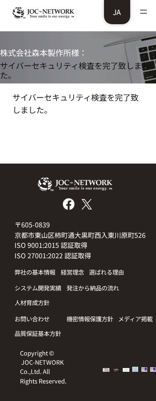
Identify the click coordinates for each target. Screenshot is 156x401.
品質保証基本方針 (38, 333)
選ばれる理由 (106, 271)
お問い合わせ (32, 318)
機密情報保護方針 (90, 318)
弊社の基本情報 (35, 271)
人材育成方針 (32, 302)
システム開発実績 (38, 287)
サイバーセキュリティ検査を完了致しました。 (75, 70)
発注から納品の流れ (93, 287)
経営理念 (72, 271)
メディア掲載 (135, 318)
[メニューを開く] (144, 12)
